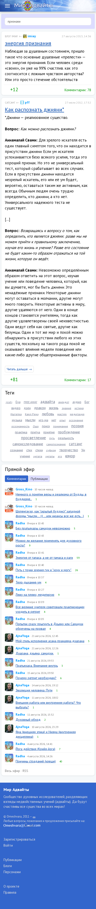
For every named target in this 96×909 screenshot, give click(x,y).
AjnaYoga (22, 636)
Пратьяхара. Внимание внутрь (37, 665)
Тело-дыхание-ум (28, 582)
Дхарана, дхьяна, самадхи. (35, 653)
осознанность (20, 426)
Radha (20, 523)
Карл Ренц (32, 414)
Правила (9, 892)
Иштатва (16, 414)
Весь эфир (12, 771)
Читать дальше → (19, 369)
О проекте (11, 886)
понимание (60, 426)
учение (25, 456)
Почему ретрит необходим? (36, 678)
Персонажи (12, 872)
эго (60, 456)
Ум (83, 450)
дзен (27, 408)
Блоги (7, 866)
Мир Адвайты (16, 789)
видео (16, 408)
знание (66, 408)
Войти (8, 845)
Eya (18, 402)
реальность (66, 438)
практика (21, 432)
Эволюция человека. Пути (34, 690)
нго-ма (43, 420)
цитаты (50, 456)
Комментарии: (77, 90)
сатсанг (75, 443)
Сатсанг (10, 102)
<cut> (9, 402)
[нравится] (7, 89)
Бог (87, 402)
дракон (40, 407)
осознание (76, 420)
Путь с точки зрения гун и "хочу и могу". (43, 570)
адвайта (48, 401)
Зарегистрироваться (19, 839)
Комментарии (16, 479)
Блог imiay (11, 36)
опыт (62, 420)
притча (35, 432)
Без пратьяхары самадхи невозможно (43, 528)
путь (52, 438)
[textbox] (48, 21)
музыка (17, 420)
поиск (46, 426)
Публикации (39, 479)
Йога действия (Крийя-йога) (35, 749)
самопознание (56, 444)
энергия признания (28, 43)
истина (79, 408)
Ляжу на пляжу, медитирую (35, 595)
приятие (49, 432)
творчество (68, 450)
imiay (31, 36)
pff (27, 102)
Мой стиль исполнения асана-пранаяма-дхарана (50, 641)
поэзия (77, 425)
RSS (25, 771)
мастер (62, 414)
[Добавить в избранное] (31, 89)
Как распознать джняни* (34, 109)
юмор (70, 455)
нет (53, 420)
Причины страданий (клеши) (36, 761)
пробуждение (69, 432)
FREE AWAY (30, 402)
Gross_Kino (24, 489)
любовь (48, 413)
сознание (16, 450)
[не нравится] (21, 89)
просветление (33, 437)
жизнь (53, 407)
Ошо (36, 426)
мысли (30, 419)
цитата (37, 456)
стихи (39, 450)
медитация (77, 414)
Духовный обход (28, 719)
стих (29, 450)
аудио (76, 402)
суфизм (51, 450)
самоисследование (28, 443)
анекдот (63, 402)
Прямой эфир (19, 469)
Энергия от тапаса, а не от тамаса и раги (44, 558)
